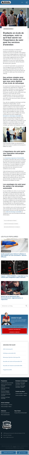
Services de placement (5, 412)
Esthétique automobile (8, 353)
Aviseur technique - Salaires (6, 406)
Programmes (6, 369)
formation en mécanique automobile (11, 223)
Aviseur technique (5, 402)
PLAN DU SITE (23, 446)
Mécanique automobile (8, 28)
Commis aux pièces (20, 391)
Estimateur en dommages (22, 380)
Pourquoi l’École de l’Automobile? (21, 412)
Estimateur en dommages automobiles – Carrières (20, 383)
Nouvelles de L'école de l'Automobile (11, 361)
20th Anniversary (7, 349)
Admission (3, 410)
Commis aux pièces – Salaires (21, 395)
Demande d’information (8, 452)
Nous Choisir (18, 410)
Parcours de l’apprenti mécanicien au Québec (5, 391)
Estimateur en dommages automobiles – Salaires (20, 386)
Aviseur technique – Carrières (6, 404)
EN (22, 2)
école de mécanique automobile (10, 220)
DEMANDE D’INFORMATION (14, 329)
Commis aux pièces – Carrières (21, 393)
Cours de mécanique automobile (7, 382)
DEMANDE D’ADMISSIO (14, 332)
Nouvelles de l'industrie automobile (11, 365)
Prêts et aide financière (5, 414)
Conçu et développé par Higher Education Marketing (14, 448)
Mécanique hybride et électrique (10, 357)
